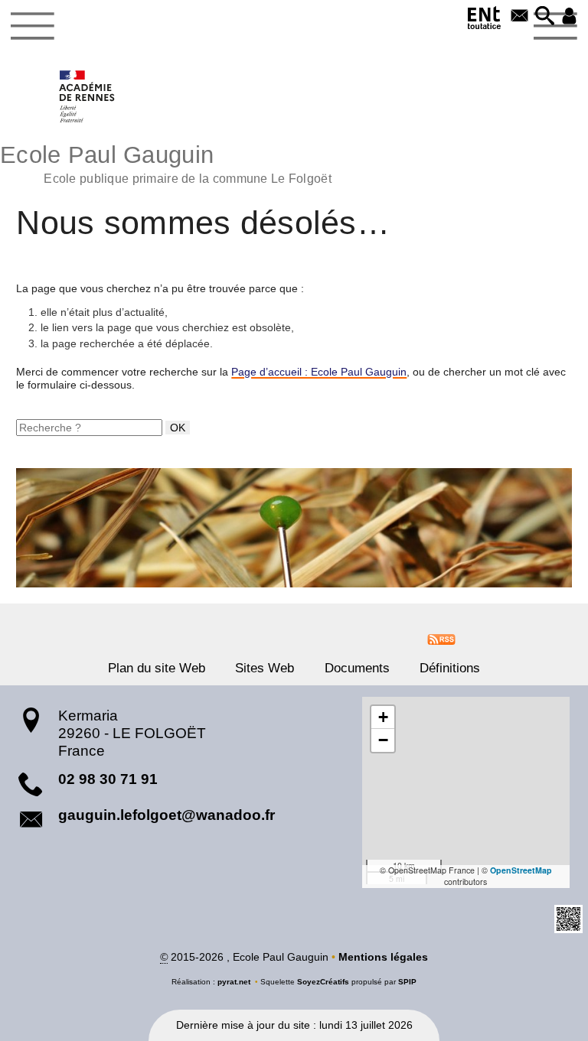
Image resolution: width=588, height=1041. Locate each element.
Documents (357, 668)
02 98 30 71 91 (108, 779)
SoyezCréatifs (323, 982)
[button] (544, 17)
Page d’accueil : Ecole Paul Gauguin (319, 372)
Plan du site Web (156, 668)
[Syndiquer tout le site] (441, 639)
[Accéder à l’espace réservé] (569, 17)
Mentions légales (383, 957)
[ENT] (484, 20)
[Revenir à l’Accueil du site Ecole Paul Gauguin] (87, 96)
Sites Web (264, 668)
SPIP (407, 982)
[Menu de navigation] (32, 26)
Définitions (450, 668)
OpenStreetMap (521, 870)
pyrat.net (233, 982)
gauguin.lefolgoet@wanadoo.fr (166, 815)
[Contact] (519, 17)
